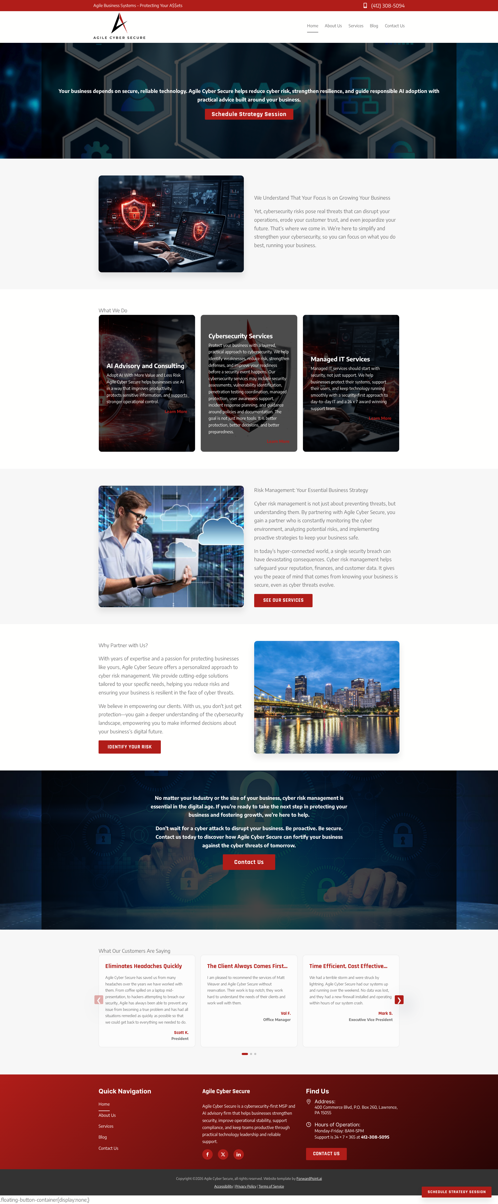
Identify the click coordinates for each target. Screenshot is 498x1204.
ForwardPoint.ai (309, 1178)
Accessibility (223, 1186)
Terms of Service (271, 1186)
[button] (243, 1054)
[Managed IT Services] (351, 383)
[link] (147, 1001)
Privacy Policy (245, 1186)
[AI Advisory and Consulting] (147, 383)
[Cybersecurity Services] (249, 383)
